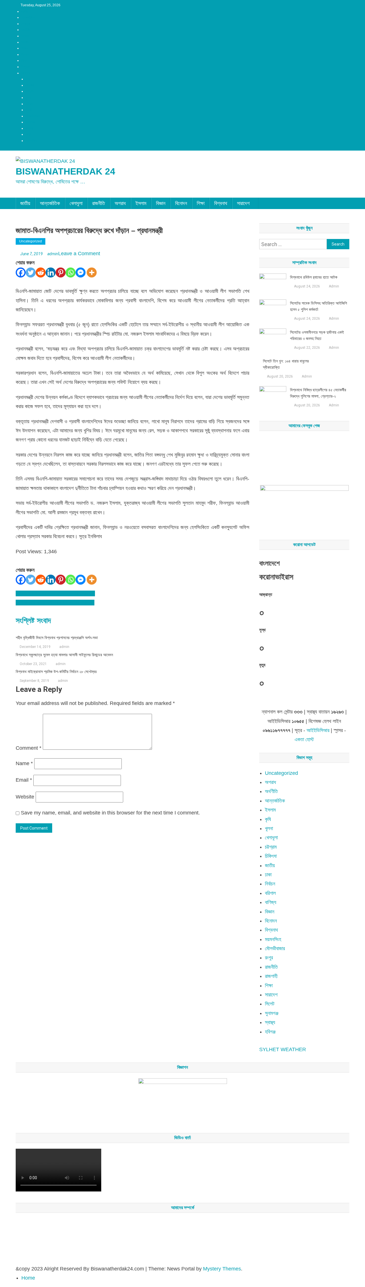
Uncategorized (30, 241)
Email (24, 780)
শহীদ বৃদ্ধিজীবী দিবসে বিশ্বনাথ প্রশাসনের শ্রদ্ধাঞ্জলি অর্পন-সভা (57, 637)
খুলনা (28, 98)
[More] (92, 272)
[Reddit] (41, 272)
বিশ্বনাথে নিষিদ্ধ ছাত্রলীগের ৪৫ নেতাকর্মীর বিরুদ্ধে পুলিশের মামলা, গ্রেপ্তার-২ (318, 393)
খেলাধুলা (25, 24)
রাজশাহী (30, 85)
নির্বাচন (270, 884)
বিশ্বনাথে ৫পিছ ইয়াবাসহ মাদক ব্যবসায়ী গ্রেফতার (55, 593)
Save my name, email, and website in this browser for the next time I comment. (110, 813)
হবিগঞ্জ (29, 128)
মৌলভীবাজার (33, 116)
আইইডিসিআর (318, 730)
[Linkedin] (51, 272)
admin (52, 254)
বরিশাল (29, 104)
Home (28, 1278)
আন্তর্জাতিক (28, 17)
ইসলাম (25, 42)
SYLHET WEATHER (282, 1049)
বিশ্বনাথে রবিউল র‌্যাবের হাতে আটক (313, 277)
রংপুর (28, 134)
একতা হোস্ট (304, 739)
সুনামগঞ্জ (30, 122)
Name (24, 763)
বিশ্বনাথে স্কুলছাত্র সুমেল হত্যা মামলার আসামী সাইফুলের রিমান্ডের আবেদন (64, 654)
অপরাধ (25, 36)
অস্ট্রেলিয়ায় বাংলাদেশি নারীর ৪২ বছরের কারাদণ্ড (55, 602)
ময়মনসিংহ (31, 141)
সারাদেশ (25, 73)
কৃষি (268, 819)
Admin (334, 286)
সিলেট (29, 110)
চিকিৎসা (271, 856)
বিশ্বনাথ (25, 67)
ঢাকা (28, 79)
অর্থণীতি (271, 791)
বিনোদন (25, 54)
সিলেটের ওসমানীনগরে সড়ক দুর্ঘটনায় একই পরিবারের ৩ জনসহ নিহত (317, 335)
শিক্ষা (24, 60)
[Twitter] (31, 272)
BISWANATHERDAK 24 (65, 171)
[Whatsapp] (71, 272)
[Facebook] (21, 272)
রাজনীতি (25, 30)
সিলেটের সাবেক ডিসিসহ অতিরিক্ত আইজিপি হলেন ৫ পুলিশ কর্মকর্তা (318, 306)
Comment (28, 748)
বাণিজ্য (270, 902)
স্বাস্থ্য (270, 1022)
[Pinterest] (61, 272)
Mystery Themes (222, 1269)
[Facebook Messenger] (81, 272)
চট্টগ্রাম (30, 91)
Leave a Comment (79, 253)
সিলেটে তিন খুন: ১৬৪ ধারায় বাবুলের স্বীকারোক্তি (286, 364)
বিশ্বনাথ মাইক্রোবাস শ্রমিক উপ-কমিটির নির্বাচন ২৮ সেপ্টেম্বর (56, 671)
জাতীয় (24, 11)
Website (25, 797)
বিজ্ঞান (24, 48)
